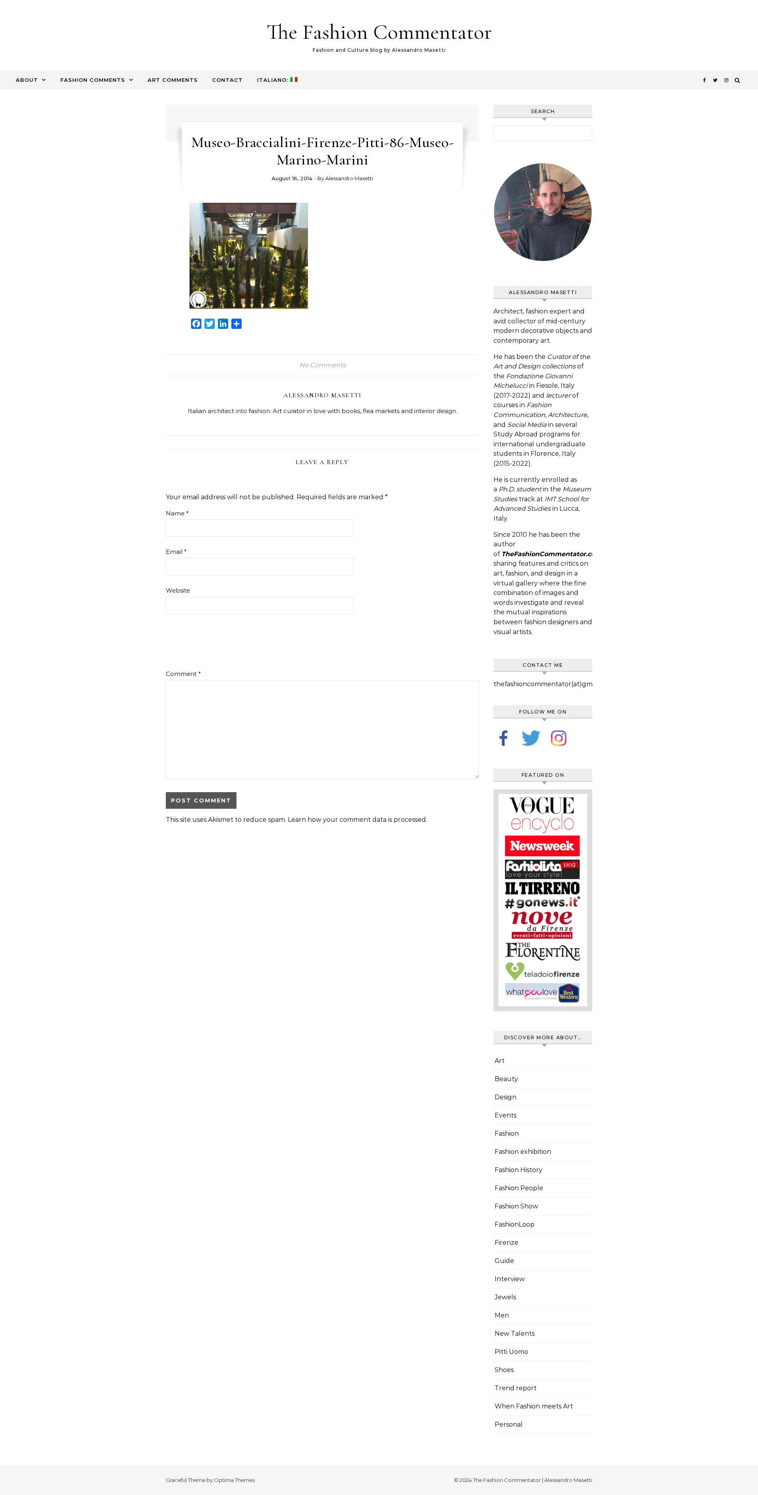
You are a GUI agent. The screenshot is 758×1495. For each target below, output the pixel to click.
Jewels (505, 1297)
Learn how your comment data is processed (357, 819)
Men (502, 1315)
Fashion (507, 1133)
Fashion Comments (92, 80)
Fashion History (518, 1170)
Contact (227, 80)
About (27, 80)
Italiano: (273, 80)
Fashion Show (516, 1206)
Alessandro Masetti (349, 178)
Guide (504, 1261)
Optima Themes (234, 1480)
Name (177, 513)
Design (505, 1097)
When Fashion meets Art (534, 1406)
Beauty (506, 1079)
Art (500, 1061)
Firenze (506, 1242)
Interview (510, 1279)
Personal (509, 1424)
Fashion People (519, 1188)
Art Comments (173, 80)
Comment (183, 674)
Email (176, 551)
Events (505, 1115)
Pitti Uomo (511, 1351)
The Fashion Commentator (379, 32)
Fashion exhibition (523, 1151)
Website (178, 590)
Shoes (504, 1370)
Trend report (516, 1388)
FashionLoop (515, 1224)
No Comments (322, 365)
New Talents (515, 1333)
